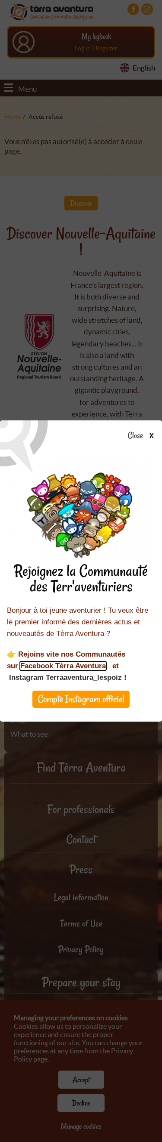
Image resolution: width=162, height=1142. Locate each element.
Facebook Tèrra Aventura (63, 666)
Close (135, 436)
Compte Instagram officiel (81, 699)
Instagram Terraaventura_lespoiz (65, 677)
